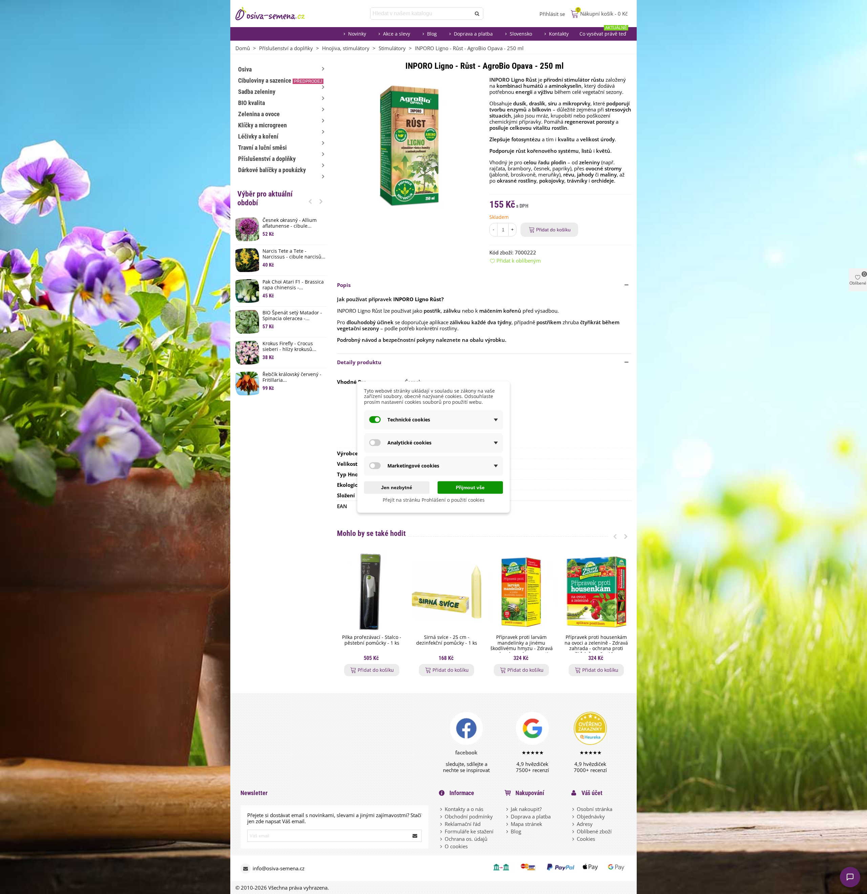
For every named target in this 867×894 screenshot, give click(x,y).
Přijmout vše (470, 487)
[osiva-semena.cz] (276, 13)
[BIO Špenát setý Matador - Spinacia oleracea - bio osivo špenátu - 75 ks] (247, 322)
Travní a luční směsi (262, 147)
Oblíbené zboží (594, 831)
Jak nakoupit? (526, 809)
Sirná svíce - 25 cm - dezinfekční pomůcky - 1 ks (446, 640)
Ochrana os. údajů (466, 838)
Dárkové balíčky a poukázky (272, 169)
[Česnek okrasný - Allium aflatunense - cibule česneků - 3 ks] (247, 229)
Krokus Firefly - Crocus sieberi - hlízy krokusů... (289, 346)
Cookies (586, 838)
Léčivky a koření (258, 136)
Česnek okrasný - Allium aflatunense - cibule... (289, 223)
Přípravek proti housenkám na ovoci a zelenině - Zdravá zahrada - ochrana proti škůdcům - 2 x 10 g (596, 646)
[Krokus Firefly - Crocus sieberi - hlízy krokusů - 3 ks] (247, 353)
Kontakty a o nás (464, 809)
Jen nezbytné (396, 487)
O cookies (456, 846)
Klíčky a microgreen (262, 125)
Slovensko (521, 33)
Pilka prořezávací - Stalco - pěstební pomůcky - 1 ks (371, 640)
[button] (310, 201)
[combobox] (421, 13)
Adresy (585, 823)
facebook (466, 752)
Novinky (357, 33)
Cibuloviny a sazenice (280, 80)
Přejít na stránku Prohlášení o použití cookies (434, 499)
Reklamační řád (463, 823)
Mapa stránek (526, 823)
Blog (432, 33)
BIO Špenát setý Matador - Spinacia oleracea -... (292, 315)
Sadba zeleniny (256, 91)
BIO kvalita (251, 102)
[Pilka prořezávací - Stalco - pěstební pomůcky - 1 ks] (371, 591)
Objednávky (591, 816)
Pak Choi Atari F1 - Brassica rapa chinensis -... (293, 285)
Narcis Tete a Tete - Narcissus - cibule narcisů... (293, 254)
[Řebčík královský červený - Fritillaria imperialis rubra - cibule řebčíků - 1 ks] (247, 383)
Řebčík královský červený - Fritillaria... (291, 377)
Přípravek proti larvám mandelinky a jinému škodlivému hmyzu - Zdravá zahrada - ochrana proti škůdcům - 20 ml (521, 649)
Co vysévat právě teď (603, 32)
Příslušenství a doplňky (267, 158)
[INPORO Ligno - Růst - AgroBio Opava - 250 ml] (408, 144)
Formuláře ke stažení (469, 831)
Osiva (245, 69)
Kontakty (559, 33)
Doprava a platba (473, 33)
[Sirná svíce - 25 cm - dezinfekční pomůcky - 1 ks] (446, 591)
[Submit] (415, 835)
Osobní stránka (594, 809)
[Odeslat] (477, 13)
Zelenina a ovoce (259, 114)
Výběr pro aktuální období (265, 198)
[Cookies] (574, 839)
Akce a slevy (396, 33)
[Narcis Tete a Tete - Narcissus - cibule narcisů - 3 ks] (247, 260)
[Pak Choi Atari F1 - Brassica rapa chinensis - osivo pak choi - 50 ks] (247, 291)
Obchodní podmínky (469, 816)
